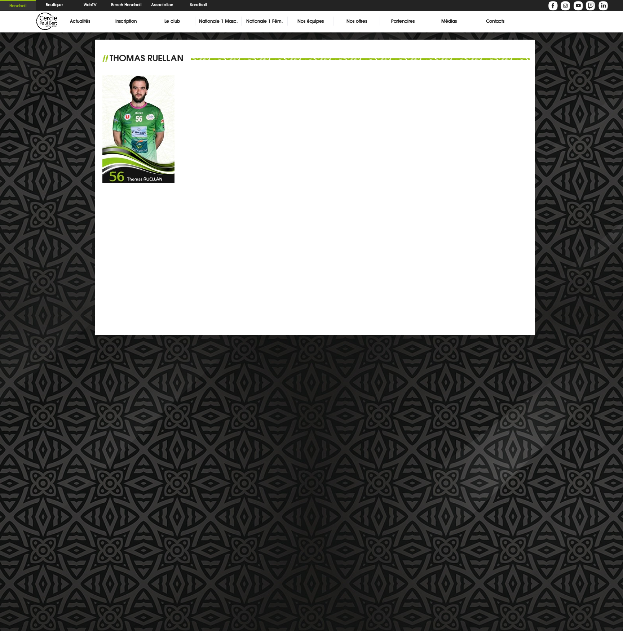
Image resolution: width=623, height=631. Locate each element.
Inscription (126, 21)
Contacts (495, 21)
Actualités (80, 21)
